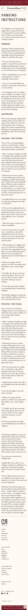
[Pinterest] (7, 593)
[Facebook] (2, 593)
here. (9, 458)
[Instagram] (5, 593)
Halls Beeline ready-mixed (9, 131)
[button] (22, 8)
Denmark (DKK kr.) (7, 601)
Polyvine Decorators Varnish (10, 469)
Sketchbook (11, 476)
